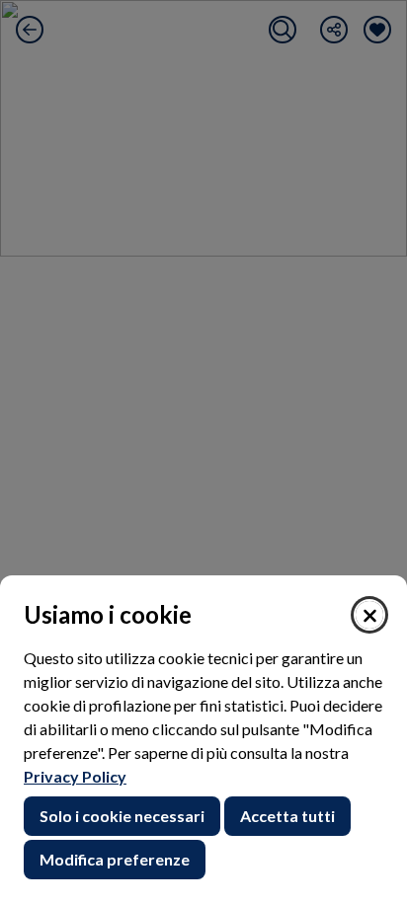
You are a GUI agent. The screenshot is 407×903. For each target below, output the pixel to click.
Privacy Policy (75, 776)
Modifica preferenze (115, 859)
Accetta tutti (287, 815)
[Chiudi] (369, 615)
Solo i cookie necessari (122, 815)
